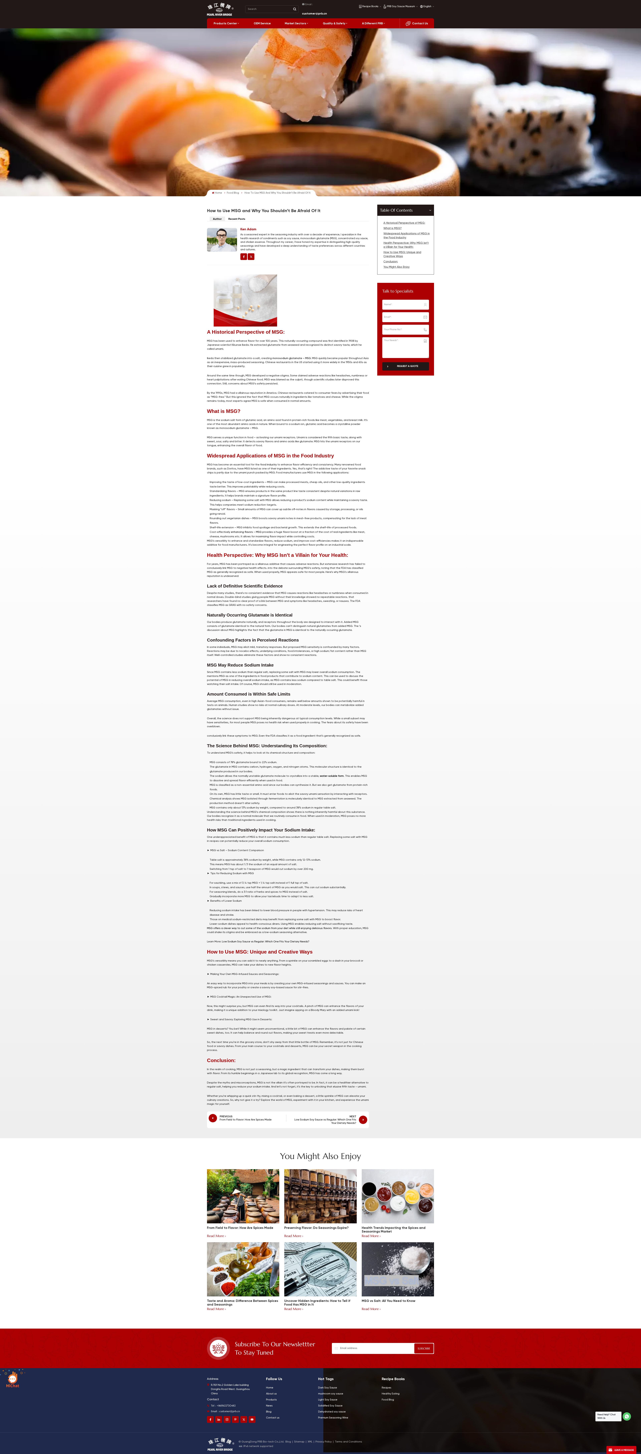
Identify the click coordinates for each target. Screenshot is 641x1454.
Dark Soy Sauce (327, 1387)
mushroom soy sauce (330, 1393)
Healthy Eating (390, 1393)
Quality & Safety (334, 23)
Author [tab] (217, 218)
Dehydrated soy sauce (332, 1411)
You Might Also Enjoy (396, 267)
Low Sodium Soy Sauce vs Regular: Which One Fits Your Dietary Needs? (265, 941)
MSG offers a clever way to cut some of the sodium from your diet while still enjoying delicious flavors (269, 928)
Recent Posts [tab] (236, 218)
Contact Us (420, 23)
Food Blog (233, 193)
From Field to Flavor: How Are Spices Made (240, 1228)
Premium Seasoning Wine (333, 1417)
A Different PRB (372, 23)
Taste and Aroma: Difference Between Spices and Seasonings (242, 1302)
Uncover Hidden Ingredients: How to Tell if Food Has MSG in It (317, 1302)
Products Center (225, 23)
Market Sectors (295, 23)
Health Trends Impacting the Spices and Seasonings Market (393, 1229)
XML (310, 1441)
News (269, 1405)
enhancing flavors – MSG (246, 532)
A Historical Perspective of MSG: (404, 223)
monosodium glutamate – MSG (291, 358)
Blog (268, 1411)
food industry (268, 464)
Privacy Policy (323, 1441)
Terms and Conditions (348, 1441)
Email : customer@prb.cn (225, 1411)
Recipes (386, 1387)
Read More (215, 1236)
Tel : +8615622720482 (223, 1405)
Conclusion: (390, 261)
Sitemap (299, 1441)
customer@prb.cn (314, 13)
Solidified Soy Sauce (330, 1405)
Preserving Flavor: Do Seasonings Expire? (316, 1228)
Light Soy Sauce (327, 1399)
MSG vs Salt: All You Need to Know (388, 1301)
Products (271, 1399)
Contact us (272, 1417)
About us (271, 1393)
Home (218, 193)
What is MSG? (392, 228)
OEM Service (262, 23)
